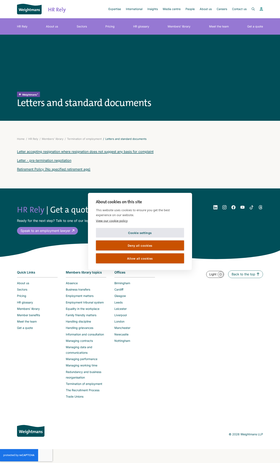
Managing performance (81, 359)
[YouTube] (242, 207)
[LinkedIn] (215, 207)
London (119, 321)
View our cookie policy (112, 221)
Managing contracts (79, 340)
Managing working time (81, 365)
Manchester (122, 328)
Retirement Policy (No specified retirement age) (53, 169)
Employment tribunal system (85, 302)
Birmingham (122, 283)
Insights (152, 9)
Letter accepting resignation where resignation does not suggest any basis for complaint (85, 151)
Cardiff (118, 289)
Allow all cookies (140, 258)
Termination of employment (84, 138)
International (134, 9)
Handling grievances (79, 328)
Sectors (82, 26)
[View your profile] (261, 9)
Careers (222, 9)
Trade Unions (74, 396)
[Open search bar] (251, 9)
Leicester (120, 308)
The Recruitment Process (82, 390)
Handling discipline (78, 321)
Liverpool (120, 315)
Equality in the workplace (82, 308)
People (190, 9)
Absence (72, 283)
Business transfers (78, 289)
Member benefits (28, 315)
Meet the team (219, 26)
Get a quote (255, 26)
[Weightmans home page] (30, 431)
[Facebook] (233, 207)
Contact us (239, 9)
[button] (47, 231)
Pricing (110, 26)
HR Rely (22, 26)
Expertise (114, 9)
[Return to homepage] (29, 9)
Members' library (179, 26)
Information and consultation (85, 334)
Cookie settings (140, 232)
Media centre (172, 9)
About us (206, 9)
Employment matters (79, 296)
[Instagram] (224, 207)
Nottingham (122, 340)
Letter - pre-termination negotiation (44, 160)
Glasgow (120, 296)
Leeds (118, 302)
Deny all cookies (140, 245)
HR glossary (141, 26)
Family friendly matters (81, 315)
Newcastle (121, 334)
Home (21, 138)
